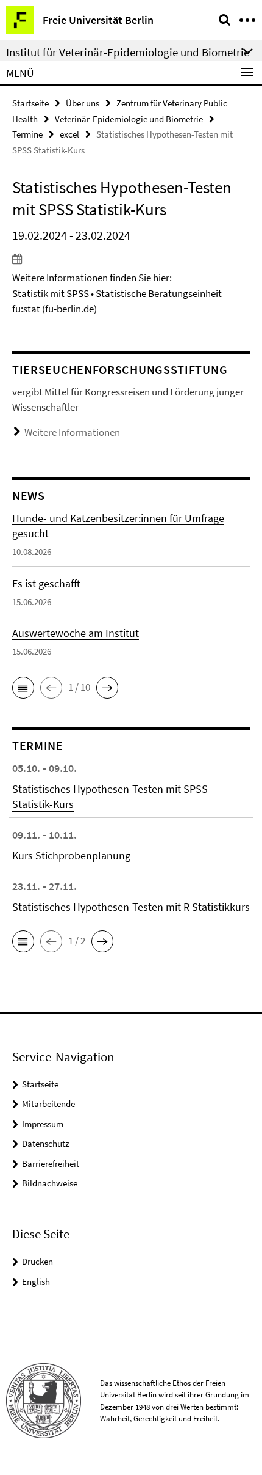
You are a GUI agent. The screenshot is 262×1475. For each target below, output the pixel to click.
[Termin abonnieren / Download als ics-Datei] (131, 258)
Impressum (42, 1124)
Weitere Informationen (72, 432)
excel (69, 134)
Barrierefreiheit (50, 1163)
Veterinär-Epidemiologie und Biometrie (129, 119)
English (36, 1281)
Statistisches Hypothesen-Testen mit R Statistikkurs (131, 907)
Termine (27, 134)
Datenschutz (45, 1143)
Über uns (82, 103)
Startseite (30, 103)
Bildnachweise (49, 1183)
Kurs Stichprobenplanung (71, 855)
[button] (23, 687)
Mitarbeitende (48, 1103)
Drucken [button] (37, 1261)
